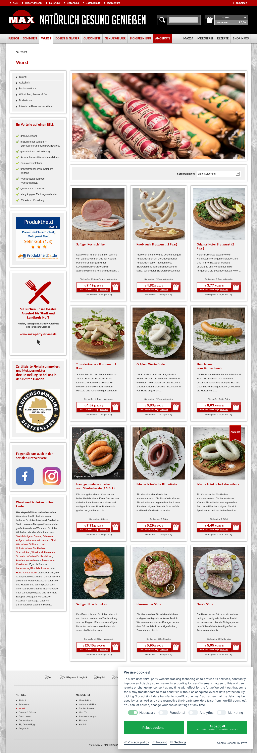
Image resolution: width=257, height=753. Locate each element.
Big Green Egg (140, 38)
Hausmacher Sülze (149, 604)
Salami (23, 76)
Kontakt (83, 724)
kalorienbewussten (26, 560)
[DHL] (49, 677)
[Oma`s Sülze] (219, 573)
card (115, 287)
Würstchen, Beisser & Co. (33, 94)
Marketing (235, 713)
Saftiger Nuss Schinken (91, 604)
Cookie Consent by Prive (232, 742)
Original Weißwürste (151, 364)
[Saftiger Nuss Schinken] (98, 573)
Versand (104, 290)
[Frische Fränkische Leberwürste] (219, 453)
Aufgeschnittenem (26, 540)
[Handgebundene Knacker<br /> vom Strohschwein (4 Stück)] (98, 453)
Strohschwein (86, 708)
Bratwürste (25, 100)
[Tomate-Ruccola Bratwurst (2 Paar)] (98, 333)
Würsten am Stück (47, 540)
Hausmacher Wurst (26, 572)
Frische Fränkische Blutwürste (157, 484)
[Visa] (116, 677)
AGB (15, 3)
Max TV (83, 712)
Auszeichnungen (88, 716)
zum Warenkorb (210, 20)
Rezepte (223, 38)
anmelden (241, 3)
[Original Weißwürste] (159, 333)
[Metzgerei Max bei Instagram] (52, 476)
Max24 (188, 38)
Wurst (46, 38)
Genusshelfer (115, 38)
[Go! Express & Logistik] (73, 677)
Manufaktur (85, 700)
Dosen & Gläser (67, 38)
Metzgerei (205, 38)
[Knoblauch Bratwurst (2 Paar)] (159, 213)
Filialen (83, 720)
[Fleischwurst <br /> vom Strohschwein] (219, 333)
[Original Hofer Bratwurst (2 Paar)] (219, 213)
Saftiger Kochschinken (91, 244)
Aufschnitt (24, 82)
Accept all (217, 727)
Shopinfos (241, 38)
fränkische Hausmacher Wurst (36, 106)
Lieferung (54, 3)
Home (77, 20)
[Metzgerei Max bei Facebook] (25, 476)
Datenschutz (93, 3)
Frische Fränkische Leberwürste (218, 484)
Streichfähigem (24, 536)
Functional (177, 713)
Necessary (147, 713)
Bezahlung (73, 3)
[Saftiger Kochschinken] (98, 213)
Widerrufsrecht (33, 3)
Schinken (30, 38)
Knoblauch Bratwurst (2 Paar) (157, 244)
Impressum (113, 3)
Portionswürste (27, 88)
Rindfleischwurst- (39, 568)
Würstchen (22, 544)
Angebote (162, 38)
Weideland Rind (88, 704)
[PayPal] (99, 677)
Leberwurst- (22, 568)
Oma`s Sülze (205, 604)
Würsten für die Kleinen (39, 556)
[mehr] (38, 239)
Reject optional (153, 728)
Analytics (206, 713)
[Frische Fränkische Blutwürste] (159, 453)
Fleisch (13, 38)
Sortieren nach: (186, 173)
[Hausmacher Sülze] (159, 573)
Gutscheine (92, 38)
